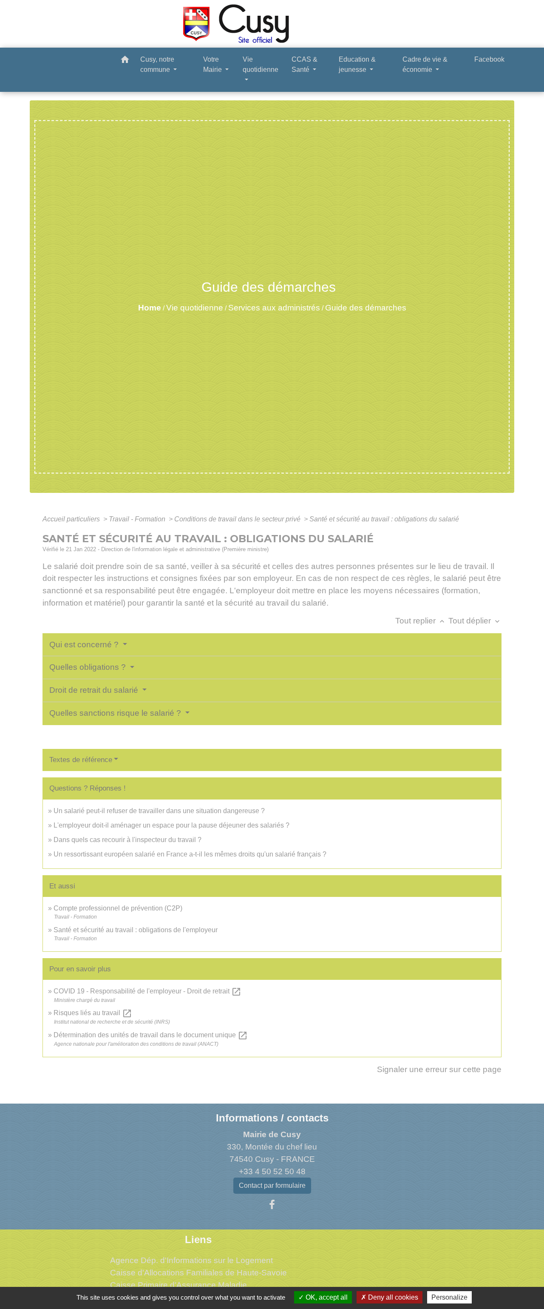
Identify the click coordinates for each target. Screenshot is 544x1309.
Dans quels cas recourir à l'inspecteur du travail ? (127, 839)
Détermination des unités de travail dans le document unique (151, 1035)
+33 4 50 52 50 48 (272, 1171)
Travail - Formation (138, 519)
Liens (198, 1239)
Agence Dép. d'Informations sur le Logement (191, 1260)
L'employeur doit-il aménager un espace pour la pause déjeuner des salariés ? (171, 825)
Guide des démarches (365, 307)
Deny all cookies (392, 1297)
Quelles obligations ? (88, 667)
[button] (125, 61)
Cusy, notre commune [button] (157, 64)
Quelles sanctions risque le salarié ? (116, 713)
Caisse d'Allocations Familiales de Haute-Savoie (198, 1272)
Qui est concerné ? (85, 644)
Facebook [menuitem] (489, 59)
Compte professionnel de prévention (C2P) (118, 908)
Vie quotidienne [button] (260, 64)
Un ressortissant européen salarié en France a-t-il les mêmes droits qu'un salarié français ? (190, 854)
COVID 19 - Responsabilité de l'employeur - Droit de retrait (147, 991)
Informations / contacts (272, 1118)
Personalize (449, 1297)
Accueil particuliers (72, 519)
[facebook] (272, 1205)
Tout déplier (475, 620)
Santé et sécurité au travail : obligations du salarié (384, 519)
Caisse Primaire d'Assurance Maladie (178, 1285)
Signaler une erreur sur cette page (439, 1069)
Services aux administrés (274, 307)
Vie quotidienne (194, 307)
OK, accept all (326, 1297)
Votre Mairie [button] (213, 64)
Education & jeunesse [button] (357, 64)
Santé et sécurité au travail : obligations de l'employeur (136, 929)
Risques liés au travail (93, 1012)
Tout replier (420, 620)
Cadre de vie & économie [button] (425, 64)
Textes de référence (80, 760)
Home (149, 307)
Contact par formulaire (272, 1185)
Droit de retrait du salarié (94, 690)
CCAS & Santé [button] (304, 64)
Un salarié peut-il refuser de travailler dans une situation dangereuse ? (159, 810)
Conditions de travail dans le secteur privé (238, 519)
